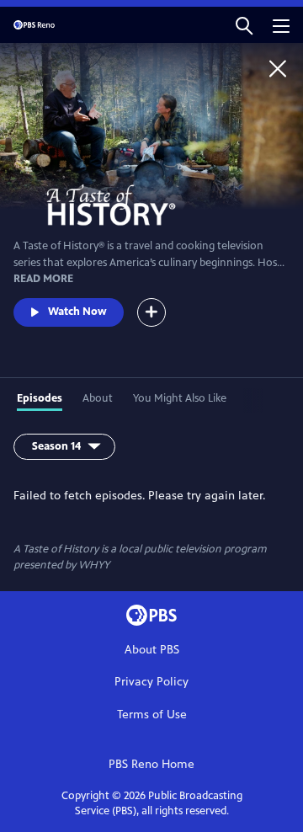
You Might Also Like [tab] (179, 398)
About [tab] (97, 398)
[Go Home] (277, 68)
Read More (43, 278)
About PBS (152, 650)
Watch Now (77, 311)
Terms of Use (152, 714)
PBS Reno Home (151, 764)
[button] (244, 25)
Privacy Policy (151, 682)
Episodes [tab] (39, 398)
